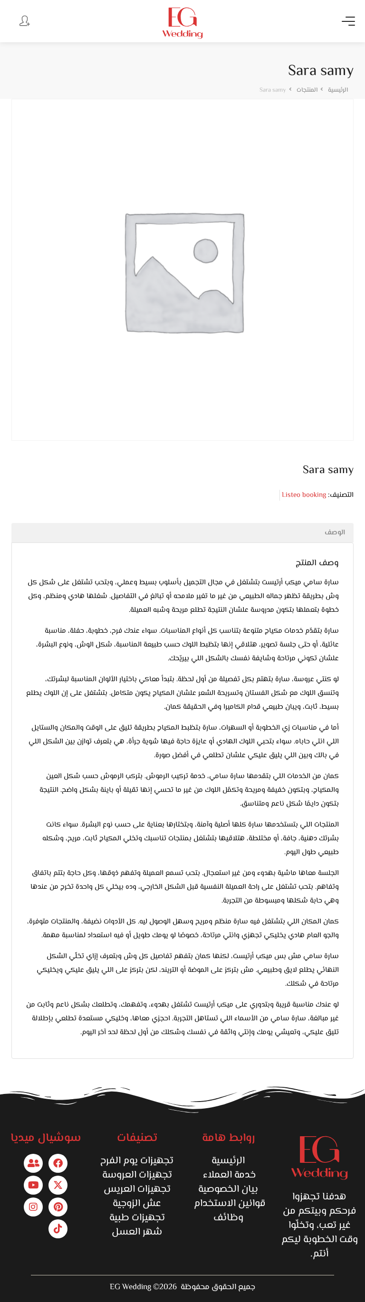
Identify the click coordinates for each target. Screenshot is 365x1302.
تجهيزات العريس (137, 1189)
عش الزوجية (137, 1203)
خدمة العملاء (228, 1175)
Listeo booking (304, 495)
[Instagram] (33, 1206)
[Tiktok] (57, 1228)
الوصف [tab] (335, 532)
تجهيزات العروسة (137, 1175)
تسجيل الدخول (24, 20)
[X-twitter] (57, 1185)
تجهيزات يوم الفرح (136, 1161)
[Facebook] (57, 1163)
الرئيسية (228, 1161)
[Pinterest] (57, 1206)
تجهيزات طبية (137, 1218)
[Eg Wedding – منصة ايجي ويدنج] (182, 23)
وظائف (228, 1218)
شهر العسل (137, 1232)
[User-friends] (33, 1163)
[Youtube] (33, 1185)
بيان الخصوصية (228, 1189)
